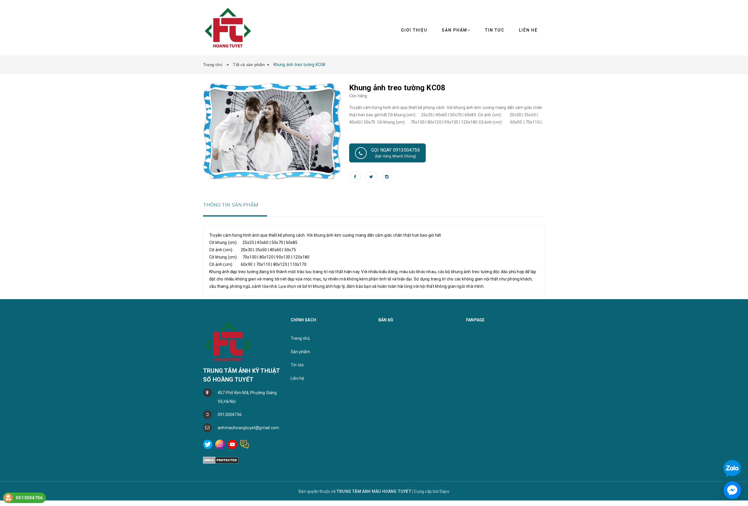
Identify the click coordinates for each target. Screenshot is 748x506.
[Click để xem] (272, 130)
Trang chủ (214, 64)
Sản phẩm (300, 351)
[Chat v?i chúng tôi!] (732, 490)
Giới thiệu (414, 30)
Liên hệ (297, 378)
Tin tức (297, 365)
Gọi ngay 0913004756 (395, 152)
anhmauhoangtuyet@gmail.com (248, 427)
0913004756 (230, 414)
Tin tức (494, 30)
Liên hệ (528, 30)
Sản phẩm (454, 30)
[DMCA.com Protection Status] (220, 460)
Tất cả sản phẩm (249, 64)
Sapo (444, 491)
